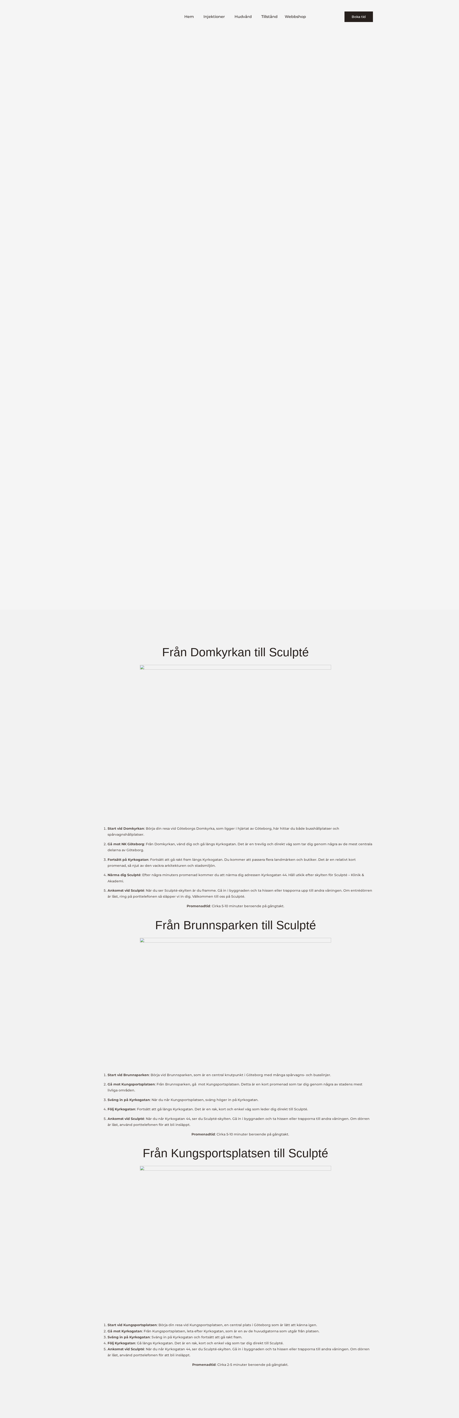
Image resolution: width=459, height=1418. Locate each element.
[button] (190, 16)
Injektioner (214, 16)
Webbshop (295, 16)
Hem (189, 16)
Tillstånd (269, 16)
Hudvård (243, 16)
